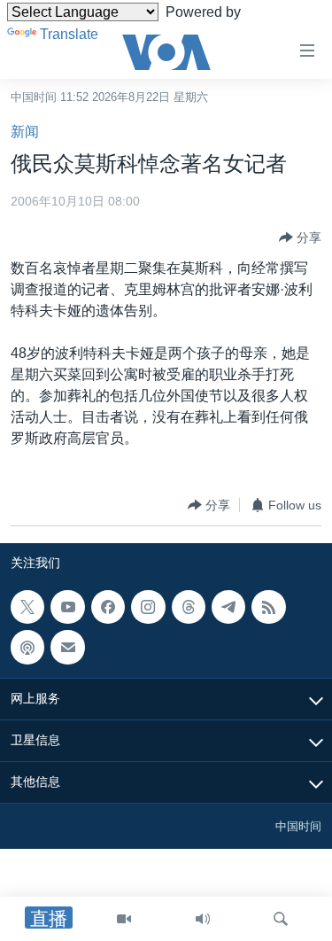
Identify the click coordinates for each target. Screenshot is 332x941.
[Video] (124, 919)
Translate (69, 34)
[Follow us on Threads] (188, 607)
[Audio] (202, 919)
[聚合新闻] (268, 607)
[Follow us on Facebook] (108, 607)
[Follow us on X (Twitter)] (27, 607)
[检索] (280, 919)
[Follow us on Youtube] (67, 607)
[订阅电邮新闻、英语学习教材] (67, 648)
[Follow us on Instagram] (148, 607)
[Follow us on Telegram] (228, 607)
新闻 (25, 131)
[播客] (27, 648)
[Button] (300, 237)
